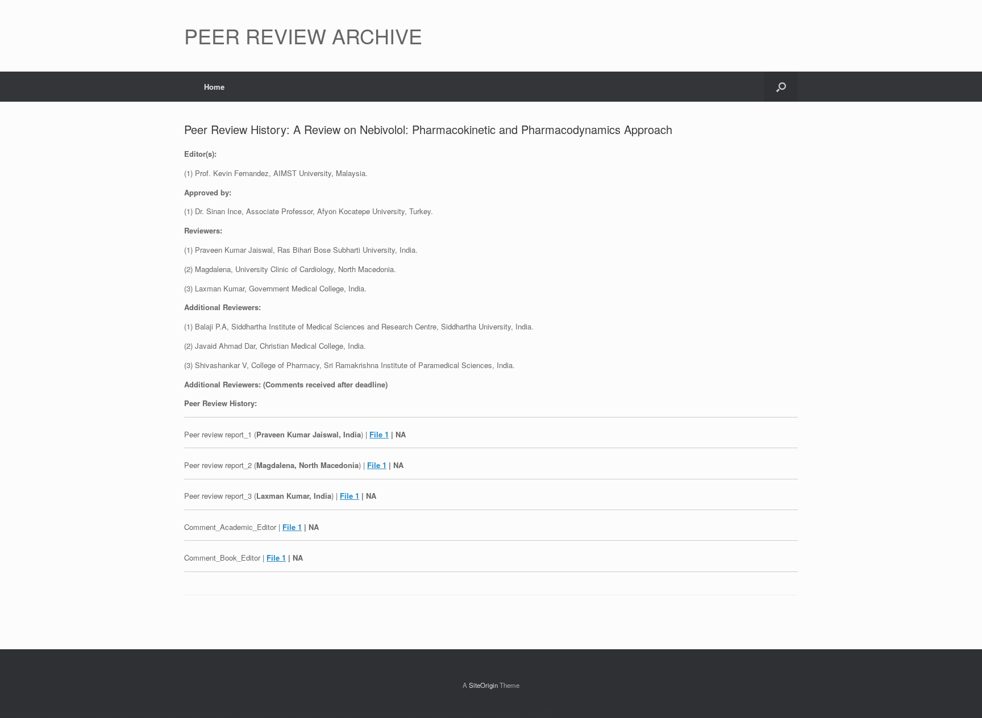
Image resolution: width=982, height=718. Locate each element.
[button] (781, 87)
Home (214, 86)
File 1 (379, 434)
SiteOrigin (483, 685)
